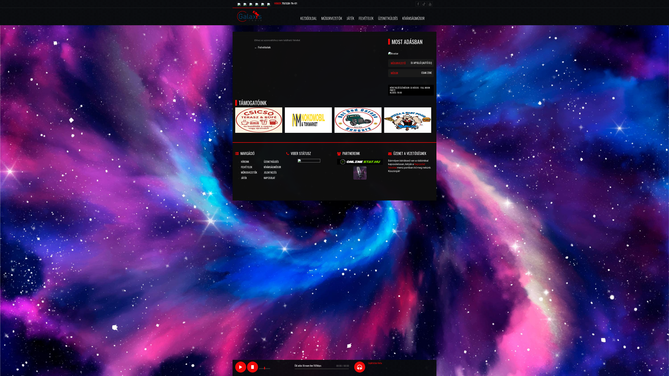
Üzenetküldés (388, 18)
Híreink (245, 161)
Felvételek (366, 18)
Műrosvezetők (249, 172)
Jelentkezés (270, 172)
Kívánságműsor (413, 18)
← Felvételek (262, 47)
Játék (350, 18)
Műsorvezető (411, 63)
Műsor (411, 73)
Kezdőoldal (308, 18)
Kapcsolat (269, 178)
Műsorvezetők (331, 18)
